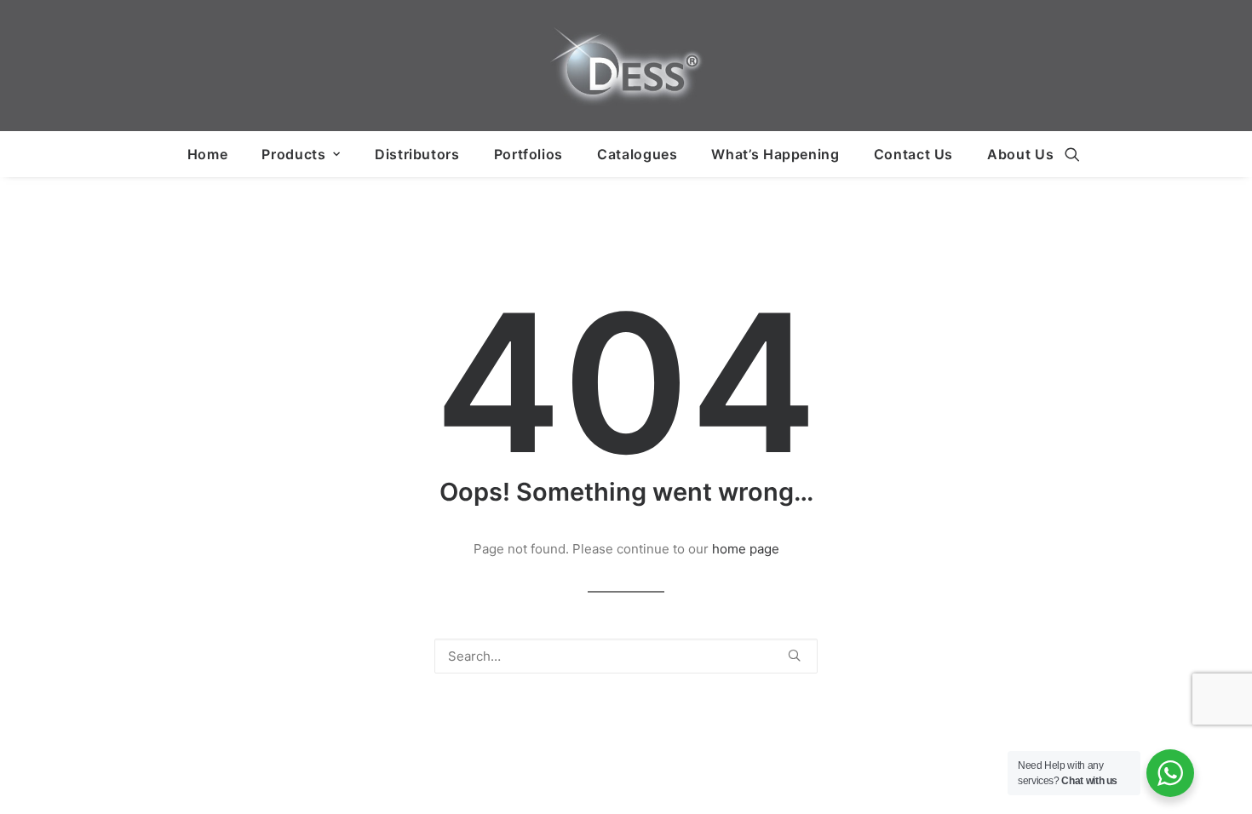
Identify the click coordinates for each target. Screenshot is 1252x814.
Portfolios (528, 154)
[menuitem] (208, 154)
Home (207, 154)
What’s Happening (775, 154)
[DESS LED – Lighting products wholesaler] (626, 65)
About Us (1020, 154)
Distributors (417, 154)
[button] (1072, 154)
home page (745, 549)
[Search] (626, 656)
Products (293, 154)
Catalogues (637, 154)
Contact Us (913, 154)
